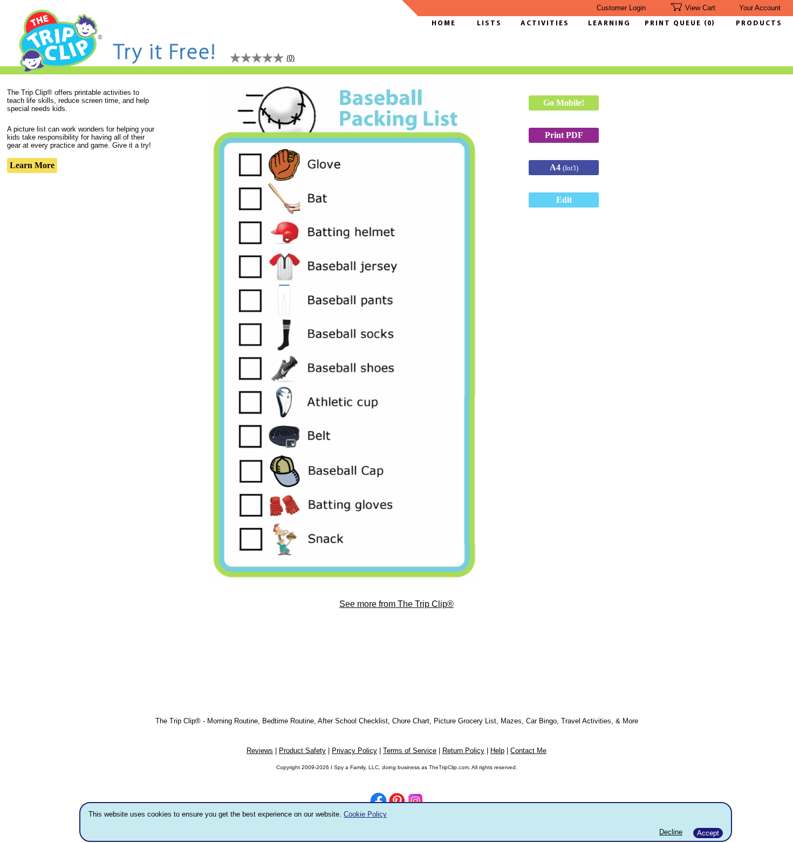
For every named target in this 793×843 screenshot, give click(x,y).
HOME (444, 23)
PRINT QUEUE (674, 23)
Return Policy (463, 751)
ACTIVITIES (545, 23)
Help (497, 751)
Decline (670, 832)
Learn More (32, 165)
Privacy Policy (354, 751)
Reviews (260, 751)
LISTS (489, 23)
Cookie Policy (365, 814)
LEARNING (607, 23)
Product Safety (302, 751)
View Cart (700, 8)
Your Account (760, 8)
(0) (709, 23)
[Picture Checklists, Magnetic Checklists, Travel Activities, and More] (61, 70)
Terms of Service (409, 751)
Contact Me (528, 751)
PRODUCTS (759, 23)
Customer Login (621, 8)
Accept (708, 833)
